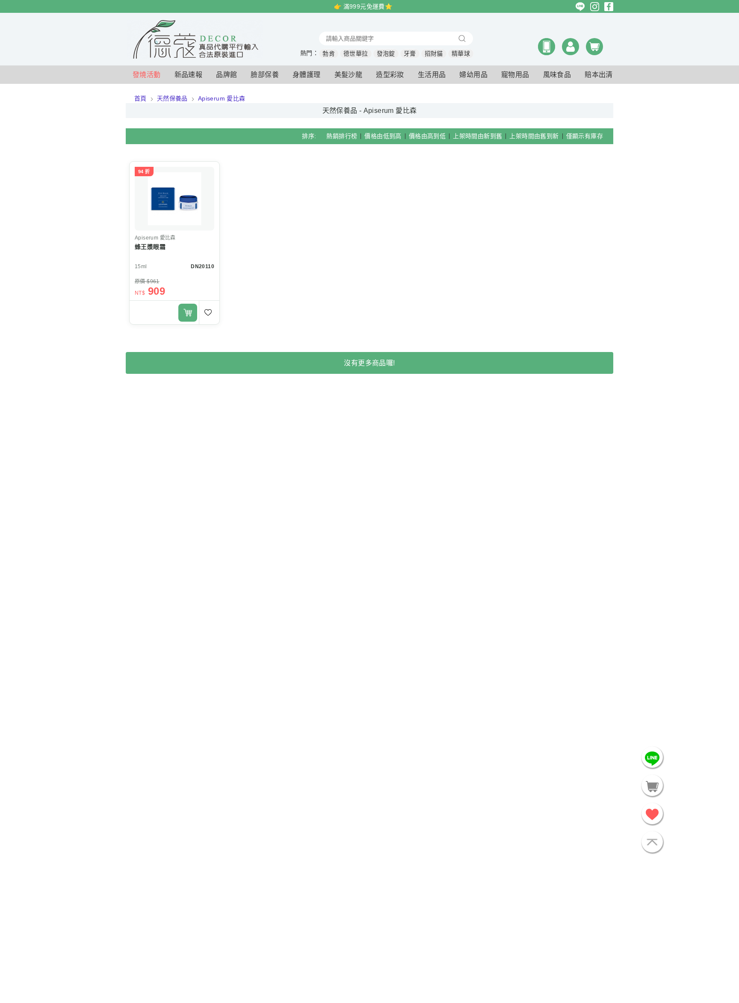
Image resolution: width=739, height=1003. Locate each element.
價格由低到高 (382, 136)
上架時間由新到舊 (477, 136)
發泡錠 (386, 53)
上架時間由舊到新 (534, 136)
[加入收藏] (209, 312)
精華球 (461, 53)
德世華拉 (355, 53)
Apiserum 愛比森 (221, 98)
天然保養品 (172, 98)
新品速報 (188, 74)
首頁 (140, 98)
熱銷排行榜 (341, 136)
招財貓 (434, 53)
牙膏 (410, 53)
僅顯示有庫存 (584, 136)
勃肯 (328, 53)
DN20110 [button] (202, 266)
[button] (546, 46)
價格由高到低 (427, 136)
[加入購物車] (187, 313)
